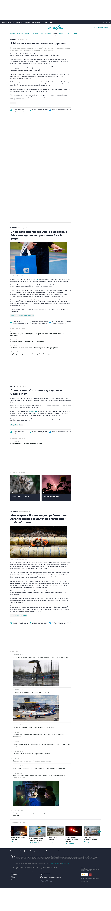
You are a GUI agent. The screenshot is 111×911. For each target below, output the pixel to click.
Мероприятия (62, 851)
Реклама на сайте (51, 851)
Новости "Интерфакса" (45, 873)
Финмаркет (46, 22)
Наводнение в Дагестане (52, 838)
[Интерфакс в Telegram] (43, 881)
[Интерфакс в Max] (51, 881)
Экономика (34, 33)
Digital (61, 33)
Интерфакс (55, 27)
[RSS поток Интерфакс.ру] (48, 881)
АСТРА (12, 879)
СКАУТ (12, 876)
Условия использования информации (90, 878)
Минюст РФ (22, 166)
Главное (13, 33)
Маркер (13, 877)
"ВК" (37, 279)
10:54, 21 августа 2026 (24, 511)
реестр (66, 136)
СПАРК (12, 873)
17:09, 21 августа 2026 (22, 124)
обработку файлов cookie (80, 861)
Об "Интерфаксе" (17, 22)
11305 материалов (16, 842)
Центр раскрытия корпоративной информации (51, 877)
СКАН (41, 874)
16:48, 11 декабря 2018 (21, 39)
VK (16, 315)
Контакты (13, 851)
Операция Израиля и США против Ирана (36, 839)
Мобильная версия (6, 22)
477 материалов (88, 842)
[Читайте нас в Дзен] (41, 881)
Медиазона (14, 166)
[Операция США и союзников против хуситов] (73, 835)
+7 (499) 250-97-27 (66, 863)
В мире (27, 33)
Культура (48, 33)
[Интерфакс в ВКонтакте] (46, 881)
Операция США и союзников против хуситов (71, 839)
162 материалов (51, 842)
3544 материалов (34, 842)
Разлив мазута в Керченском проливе (90, 838)
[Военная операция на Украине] (19, 835)
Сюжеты (74, 33)
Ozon (20, 425)
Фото (80, 33)
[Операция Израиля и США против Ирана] (37, 836)
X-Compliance (14, 874)
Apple (12, 315)
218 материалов (69, 843)
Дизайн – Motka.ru (85, 881)
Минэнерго (23, 615)
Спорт (42, 33)
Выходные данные (85, 880)
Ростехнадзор (15, 615)
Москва (55, 33)
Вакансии (42, 851)
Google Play (14, 425)
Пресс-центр (33, 851)
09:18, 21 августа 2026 (22, 228)
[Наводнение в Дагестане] (55, 835)
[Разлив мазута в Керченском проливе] (92, 835)
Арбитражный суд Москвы (26, 315)
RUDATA (42, 876)
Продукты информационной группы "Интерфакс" (35, 867)
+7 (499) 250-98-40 (55, 863)
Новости (67, 33)
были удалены (33, 411)
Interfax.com (27, 22)
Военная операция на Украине (18, 838)
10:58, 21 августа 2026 (21, 386)
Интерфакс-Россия (36, 22)
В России (20, 33)
